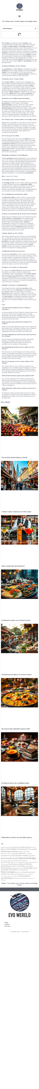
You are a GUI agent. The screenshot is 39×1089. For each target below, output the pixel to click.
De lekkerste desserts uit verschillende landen (15, 783)
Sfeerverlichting (4, 876)
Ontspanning (6, 868)
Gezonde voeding (21, 855)
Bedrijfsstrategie (25, 847)
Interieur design (4, 860)
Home (6, 922)
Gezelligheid (29, 853)
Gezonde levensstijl (7, 855)
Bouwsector (33, 847)
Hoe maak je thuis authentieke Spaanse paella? (15, 729)
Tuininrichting (17, 878)
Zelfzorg (3, 880)
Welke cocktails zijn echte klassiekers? (13, 566)
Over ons (7, 926)
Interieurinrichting (13, 860)
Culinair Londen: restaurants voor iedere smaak (16, 511)
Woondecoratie (31, 878)
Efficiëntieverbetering (6, 853)
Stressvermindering (13, 876)
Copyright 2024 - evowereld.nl (19, 931)
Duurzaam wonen (9, 851)
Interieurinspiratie (23, 860)
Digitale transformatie (19, 849)
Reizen (4, 883)
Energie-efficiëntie (19, 853)
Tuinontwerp (24, 878)
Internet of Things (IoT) (30, 862)
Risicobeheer (19, 872)
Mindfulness (13, 866)
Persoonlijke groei (30, 868)
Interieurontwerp (7, 862)
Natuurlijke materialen (25, 866)
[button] (19, 16)
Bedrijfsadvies (16, 847)
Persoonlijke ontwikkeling (9, 870)
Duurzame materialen (24, 851)
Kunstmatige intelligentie (17, 864)
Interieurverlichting (18, 862)
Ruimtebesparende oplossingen (15, 874)
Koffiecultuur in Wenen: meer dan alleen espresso (16, 837)
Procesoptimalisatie (22, 870)
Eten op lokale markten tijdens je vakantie (14, 457)
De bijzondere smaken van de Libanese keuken (15, 620)
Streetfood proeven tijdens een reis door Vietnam (16, 674)
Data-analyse (6, 849)
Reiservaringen (8, 872)
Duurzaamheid (32, 849)
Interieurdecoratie (9, 858)
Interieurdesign (27, 858)
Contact (7, 924)
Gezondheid (31, 855)
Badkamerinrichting (6, 847)
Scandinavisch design (28, 874)
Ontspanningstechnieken (17, 868)
